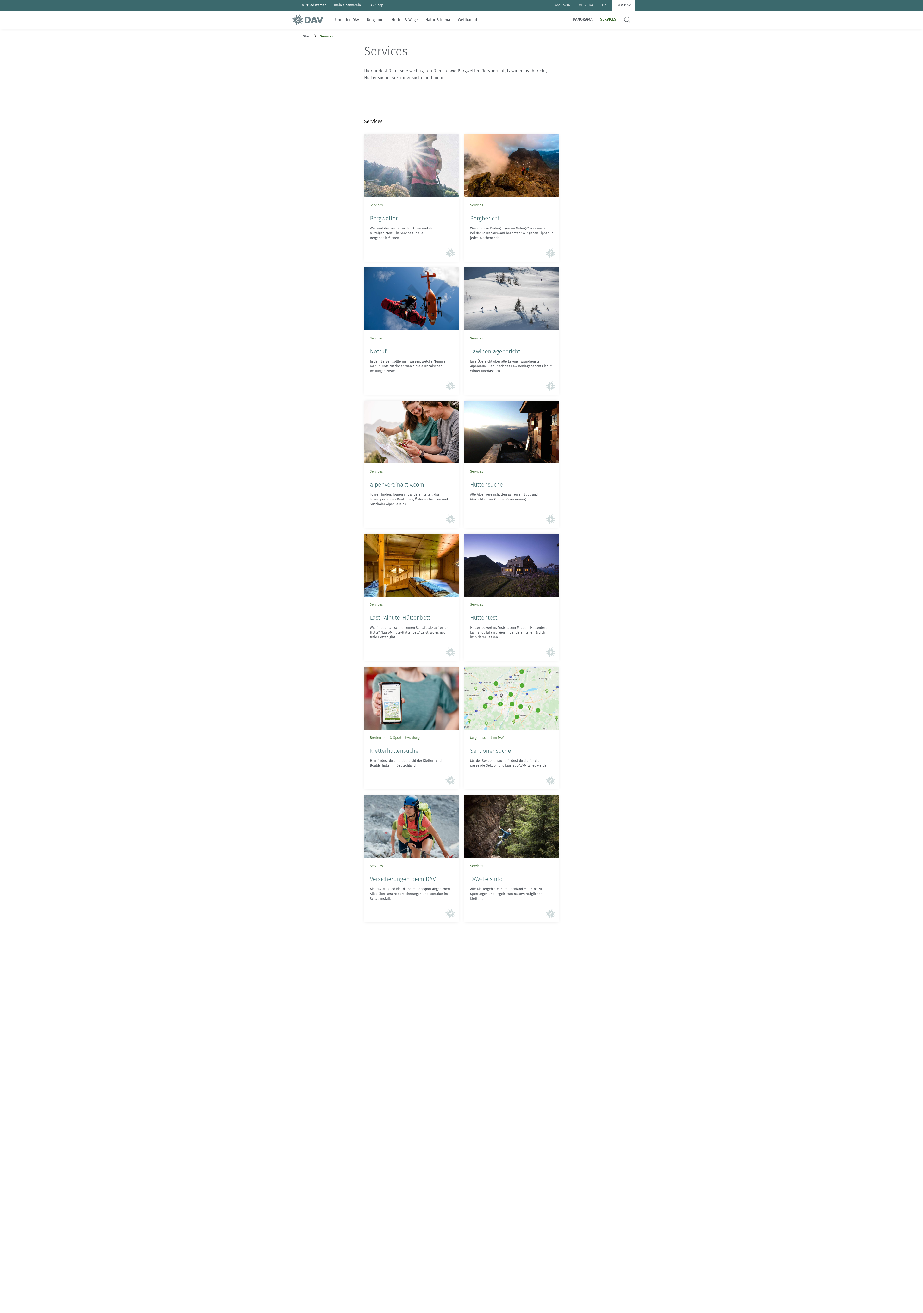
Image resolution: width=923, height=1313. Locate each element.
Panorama (582, 19)
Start (307, 36)
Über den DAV (347, 20)
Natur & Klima (437, 20)
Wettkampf (467, 20)
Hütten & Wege (405, 20)
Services (608, 19)
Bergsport (375, 20)
